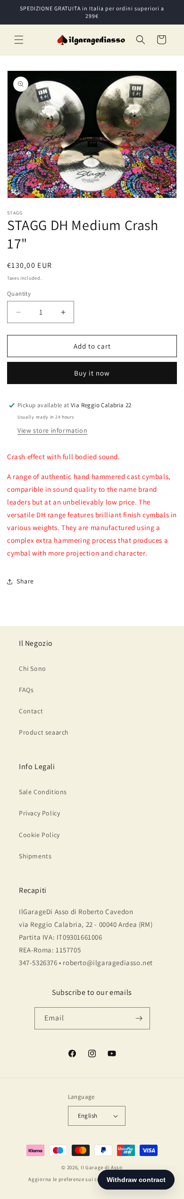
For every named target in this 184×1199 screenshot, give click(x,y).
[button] (18, 39)
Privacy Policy (39, 813)
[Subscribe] (139, 1018)
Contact (31, 711)
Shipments (35, 856)
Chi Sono (32, 668)
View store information (52, 430)
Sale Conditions (43, 792)
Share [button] (25, 581)
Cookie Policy (39, 835)
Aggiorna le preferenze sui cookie (69, 1179)
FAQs (26, 689)
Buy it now (92, 372)
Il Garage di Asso (102, 1167)
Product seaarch (44, 732)
